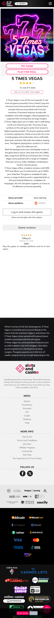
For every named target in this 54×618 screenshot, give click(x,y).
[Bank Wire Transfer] (36, 547)
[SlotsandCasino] (7, 3)
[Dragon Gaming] (32, 490)
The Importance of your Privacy (27, 458)
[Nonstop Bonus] (39, 598)
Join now (27, 444)
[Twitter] (30, 473)
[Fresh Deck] (12, 501)
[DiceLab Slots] (14, 496)
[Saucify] (42, 501)
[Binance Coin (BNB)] (36, 532)
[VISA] (18, 539)
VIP (27, 412)
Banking (27, 419)
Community (27, 451)
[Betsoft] (39, 496)
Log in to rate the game (27, 92)
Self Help (27, 454)
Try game (27, 66)
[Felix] (27, 501)
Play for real (27, 72)
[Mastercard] (36, 539)
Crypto (27, 415)
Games (27, 401)
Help (27, 423)
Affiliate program (27, 447)
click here (34, 387)
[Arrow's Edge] (45, 490)
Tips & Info (27, 436)
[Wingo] (27, 496)
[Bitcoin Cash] (36, 517)
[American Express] (18, 547)
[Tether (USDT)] (18, 532)
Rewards (27, 408)
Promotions (27, 405)
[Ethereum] (18, 524)
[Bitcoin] (18, 517)
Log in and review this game (27, 211)
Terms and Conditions (27, 440)
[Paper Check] (27, 554)
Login (33, 613)
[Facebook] (22, 473)
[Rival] (17, 490)
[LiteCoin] (36, 524)
